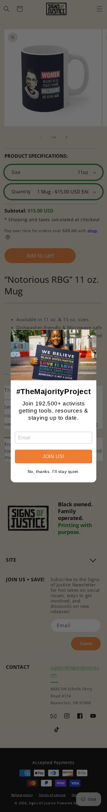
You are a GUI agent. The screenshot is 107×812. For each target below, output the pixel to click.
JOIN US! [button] (53, 456)
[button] (89, 336)
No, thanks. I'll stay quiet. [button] (54, 471)
